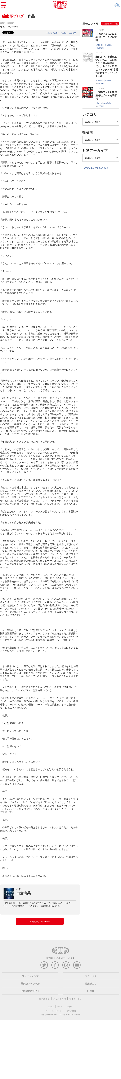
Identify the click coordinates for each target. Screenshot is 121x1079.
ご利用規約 (71, 1011)
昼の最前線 (99, 80)
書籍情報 (108, 80)
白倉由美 (72, 33)
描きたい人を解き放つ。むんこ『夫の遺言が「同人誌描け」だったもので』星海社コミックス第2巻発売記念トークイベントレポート (106, 66)
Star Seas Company (57, 1014)
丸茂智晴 (100, 48)
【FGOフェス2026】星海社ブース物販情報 (106, 37)
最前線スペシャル (30, 983)
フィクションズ (30, 976)
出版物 (90, 990)
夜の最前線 (107, 45)
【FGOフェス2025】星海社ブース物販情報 (106, 95)
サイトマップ (75, 998)
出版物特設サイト (30, 990)
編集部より (91, 983)
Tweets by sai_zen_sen (95, 167)
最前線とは (44, 998)
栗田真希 (100, 83)
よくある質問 (59, 998)
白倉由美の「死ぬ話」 (59, 33)
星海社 (51, 1006)
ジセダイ (69, 1006)
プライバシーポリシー (54, 1011)
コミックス (91, 976)
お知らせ (98, 45)
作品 (48, 33)
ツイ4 (59, 1006)
